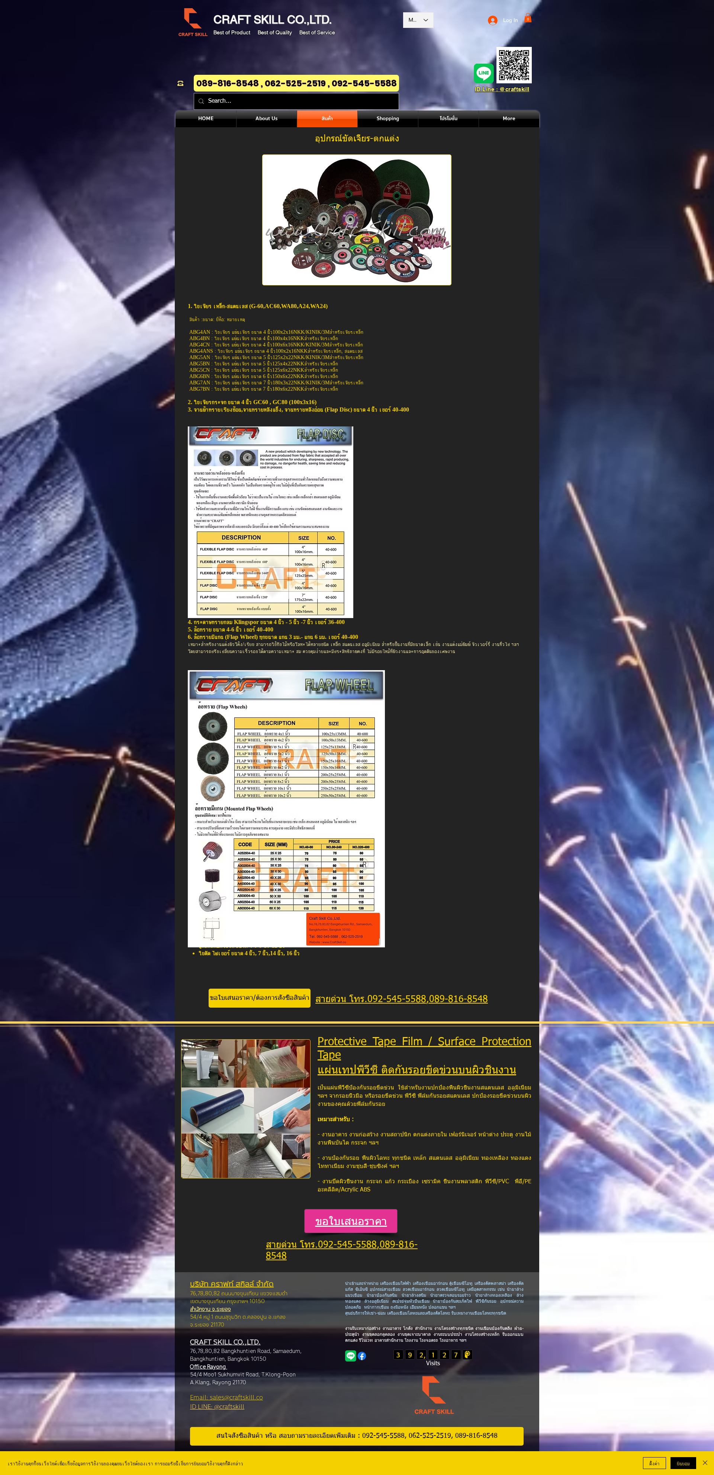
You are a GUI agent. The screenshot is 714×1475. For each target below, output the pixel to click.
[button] (528, 17)
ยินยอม (683, 1463)
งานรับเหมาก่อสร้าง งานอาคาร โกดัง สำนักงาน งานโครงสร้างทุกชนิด (410, 1329)
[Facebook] (361, 1356)
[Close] (705, 1463)
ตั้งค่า (654, 1463)
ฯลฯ (462, 1340)
